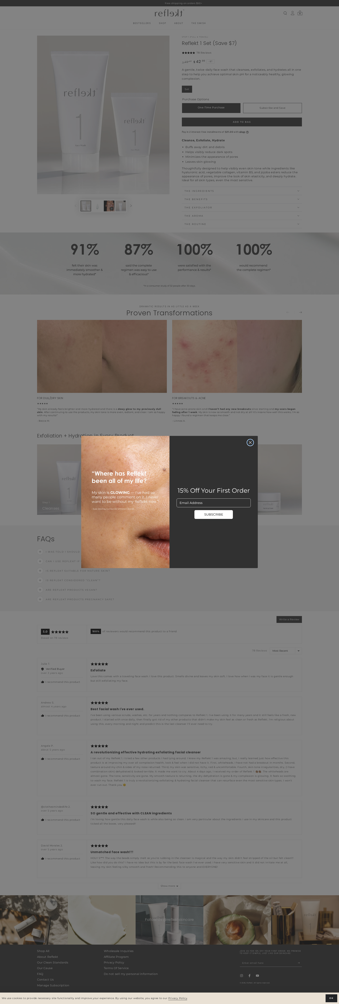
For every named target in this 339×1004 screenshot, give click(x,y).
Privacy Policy (177, 998)
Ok (331, 998)
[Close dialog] (250, 442)
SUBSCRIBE (213, 514)
